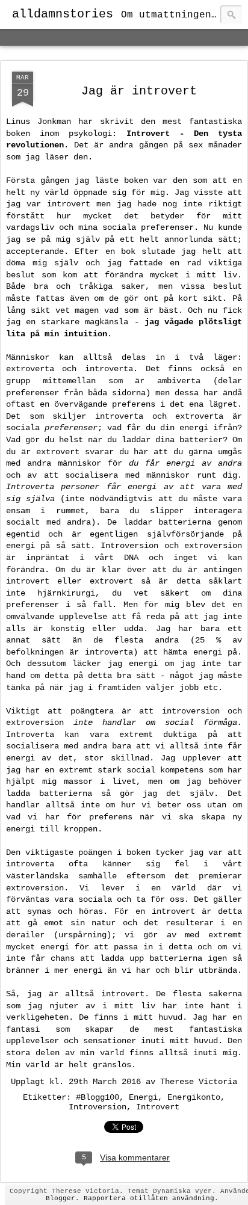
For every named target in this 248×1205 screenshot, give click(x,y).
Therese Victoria (198, 1081)
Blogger (60, 1198)
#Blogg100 (97, 1097)
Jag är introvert (139, 91)
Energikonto (193, 1097)
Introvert (157, 1107)
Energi (143, 1097)
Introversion (97, 1107)
